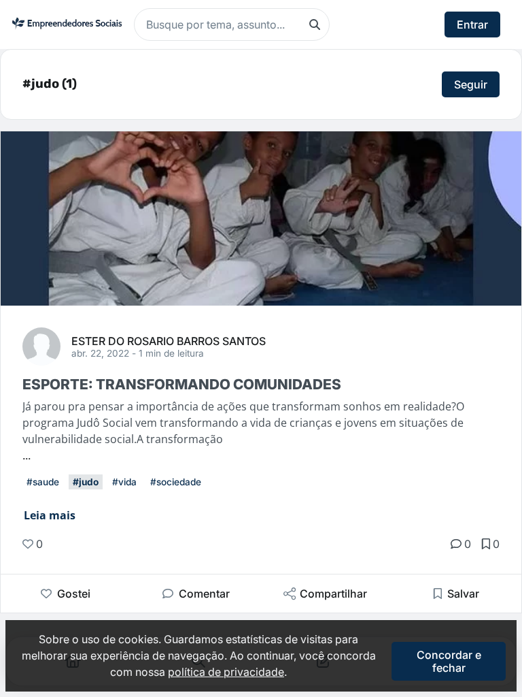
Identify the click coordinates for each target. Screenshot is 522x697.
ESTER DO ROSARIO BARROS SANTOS (168, 340)
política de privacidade (226, 672)
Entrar (472, 24)
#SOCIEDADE (175, 481)
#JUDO (86, 481)
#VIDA (124, 481)
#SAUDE (43, 481)
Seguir (470, 84)
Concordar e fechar (449, 661)
